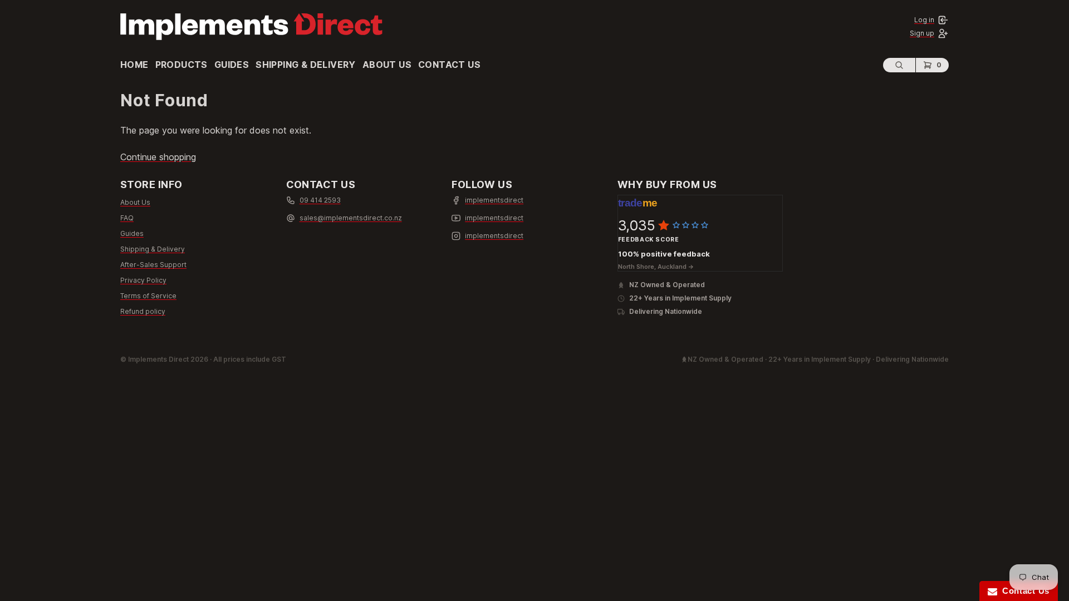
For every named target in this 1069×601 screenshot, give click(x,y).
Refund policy (142, 311)
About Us (386, 64)
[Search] (899, 65)
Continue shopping (158, 156)
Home (134, 64)
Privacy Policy (143, 280)
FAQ (127, 218)
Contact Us (449, 64)
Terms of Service (148, 296)
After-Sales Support (153, 264)
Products (181, 64)
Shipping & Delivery (306, 64)
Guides (231, 64)
